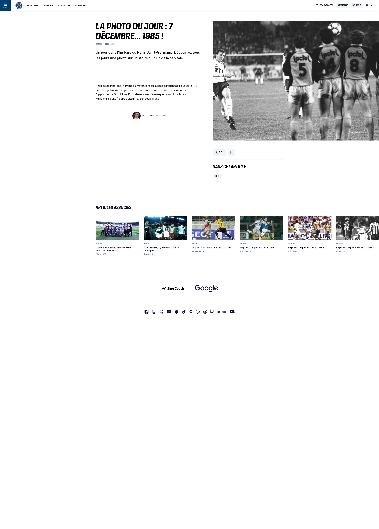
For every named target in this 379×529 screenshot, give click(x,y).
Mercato (33, 5)
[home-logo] (19, 5)
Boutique (356, 5)
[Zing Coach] (172, 288)
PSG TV (48, 5)
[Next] (279, 228)
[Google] (206, 288)
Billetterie (343, 5)
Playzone (64, 5)
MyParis (80, 5)
